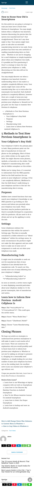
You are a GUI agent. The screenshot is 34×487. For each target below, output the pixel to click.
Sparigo (4, 3)
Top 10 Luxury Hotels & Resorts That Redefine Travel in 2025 (15, 462)
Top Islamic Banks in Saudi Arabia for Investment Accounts (15, 466)
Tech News (12, 8)
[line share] (28, 446)
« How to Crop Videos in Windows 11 (14, 426)
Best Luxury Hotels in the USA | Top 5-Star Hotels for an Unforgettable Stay (16, 471)
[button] (3, 445)
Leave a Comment (17, 452)
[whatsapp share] (23, 446)
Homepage (4, 8)
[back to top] (30, 479)
